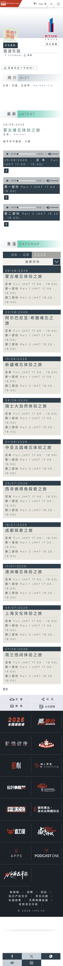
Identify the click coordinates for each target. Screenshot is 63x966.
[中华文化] (16, 809)
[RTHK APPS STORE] (16, 853)
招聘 (31, 892)
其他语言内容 (29, 904)
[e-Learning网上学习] (46, 765)
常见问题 (43, 896)
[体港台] (46, 721)
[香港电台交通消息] (12, 699)
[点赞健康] (16, 743)
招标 (45, 892)
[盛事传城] (46, 831)
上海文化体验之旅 (24, 613)
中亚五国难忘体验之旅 (28, 448)
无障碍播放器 (39, 900)
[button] (7, 154)
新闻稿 (15, 892)
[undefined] (35, 3)
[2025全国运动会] (16, 721)
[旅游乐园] (6, 171)
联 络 (19, 706)
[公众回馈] (41, 706)
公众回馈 (50, 706)
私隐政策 (16, 900)
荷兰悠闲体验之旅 (24, 655)
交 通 (19, 699)
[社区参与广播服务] (46, 787)
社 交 (50, 699)
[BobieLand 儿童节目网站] (46, 743)
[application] (31, 154)
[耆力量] (16, 831)
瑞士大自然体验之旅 (26, 406)
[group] (49, 154)
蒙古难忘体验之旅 (22, 130)
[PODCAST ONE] (46, 853)
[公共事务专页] (16, 787)
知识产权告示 (19, 896)
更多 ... (7, 689)
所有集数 (10, 45)
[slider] (26, 154)
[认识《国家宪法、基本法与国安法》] (46, 809)
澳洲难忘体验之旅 (24, 572)
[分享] (43, 699)
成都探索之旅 (19, 530)
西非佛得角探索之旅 (26, 489)
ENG (41, 4)
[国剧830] (16, 765)
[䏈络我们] (12, 706)
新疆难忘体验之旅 (24, 365)
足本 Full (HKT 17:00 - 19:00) (31, 284)
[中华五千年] (16, 875)
